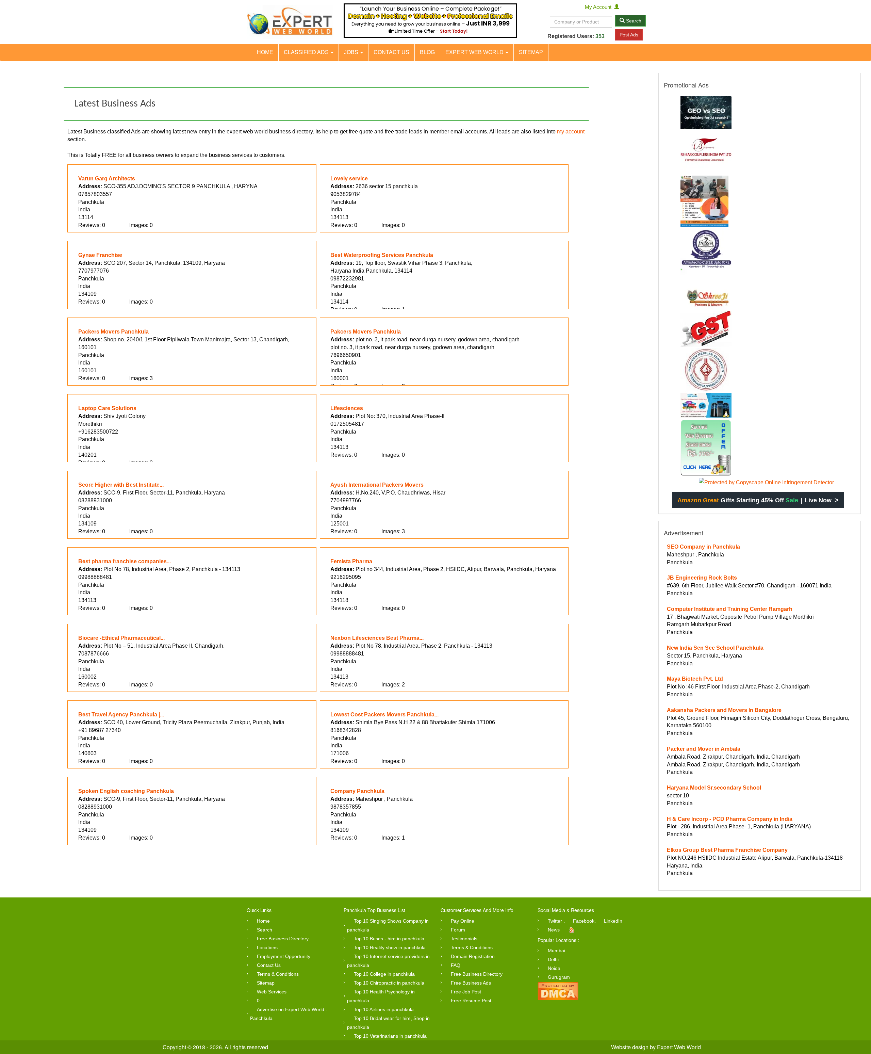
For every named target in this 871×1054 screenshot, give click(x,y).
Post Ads (629, 34)
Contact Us (391, 52)
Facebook (583, 921)
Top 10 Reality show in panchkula (390, 947)
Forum (458, 930)
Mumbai (556, 950)
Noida (554, 968)
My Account (599, 7)
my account (571, 131)
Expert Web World (475, 52)
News (554, 930)
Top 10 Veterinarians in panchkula (390, 1036)
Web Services (271, 991)
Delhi (553, 959)
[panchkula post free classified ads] (290, 22)
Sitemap (531, 52)
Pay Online (462, 921)
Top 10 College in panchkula (384, 974)
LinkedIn (613, 921)
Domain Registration (473, 956)
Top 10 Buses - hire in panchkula (389, 938)
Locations (267, 947)
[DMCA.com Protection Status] (558, 990)
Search (633, 20)
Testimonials (464, 938)
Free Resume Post (471, 1000)
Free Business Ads (471, 983)
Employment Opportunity (283, 956)
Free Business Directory (283, 938)
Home (265, 52)
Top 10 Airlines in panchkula (384, 1009)
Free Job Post (466, 991)
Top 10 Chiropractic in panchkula (389, 983)
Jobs (352, 52)
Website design (629, 1047)
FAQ (455, 965)
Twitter (555, 921)
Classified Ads (307, 52)
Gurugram (559, 977)
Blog (427, 52)
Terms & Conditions (278, 974)
